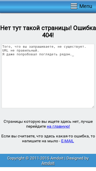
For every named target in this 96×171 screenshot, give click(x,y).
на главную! (58, 126)
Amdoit (48, 162)
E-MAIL (67, 140)
